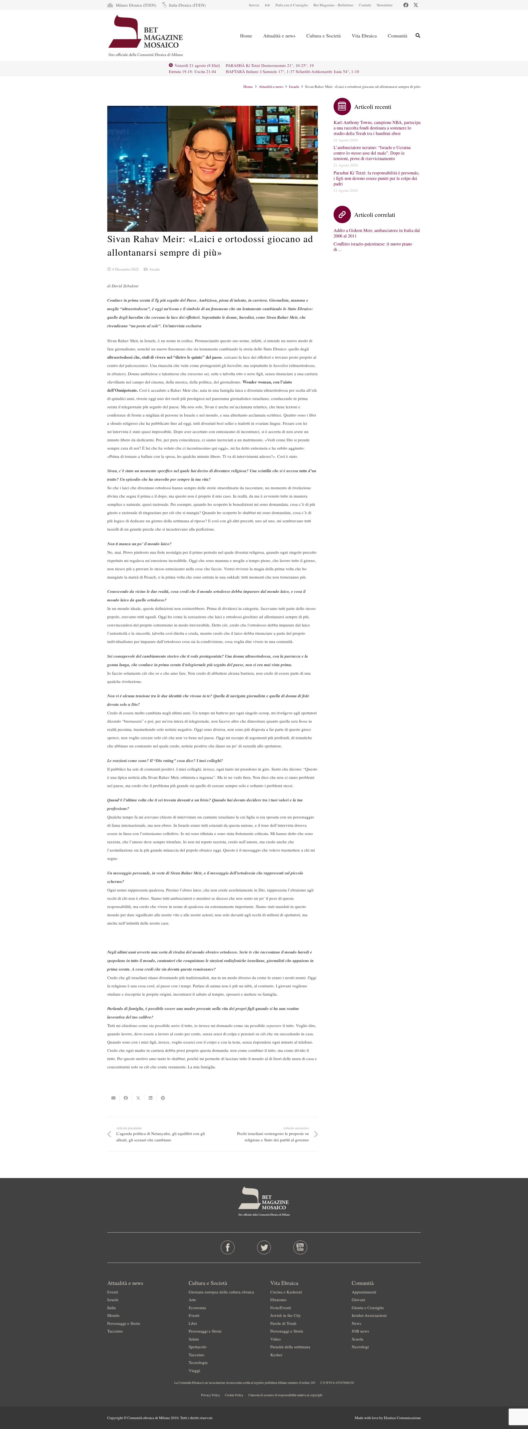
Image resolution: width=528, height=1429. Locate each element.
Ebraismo (278, 1299)
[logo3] (146, 35)
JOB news (360, 1331)
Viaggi (194, 1370)
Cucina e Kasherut (286, 1292)
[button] (300, 36)
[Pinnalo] (163, 1098)
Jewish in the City (285, 1315)
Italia (111, 1307)
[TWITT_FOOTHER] (264, 1247)
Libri (193, 1323)
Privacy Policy (210, 1395)
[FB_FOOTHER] (228, 1247)
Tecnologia (198, 1362)
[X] (416, 5)
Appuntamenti (364, 1292)
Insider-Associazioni (369, 1315)
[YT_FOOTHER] (300, 1247)
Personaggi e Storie (123, 1323)
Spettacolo (198, 1346)
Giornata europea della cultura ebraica (221, 1292)
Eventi (112, 1292)
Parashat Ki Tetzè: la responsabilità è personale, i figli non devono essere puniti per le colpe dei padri (376, 178)
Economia (197, 1307)
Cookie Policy (234, 1395)
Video (275, 1339)
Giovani (358, 1299)
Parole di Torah (283, 1323)
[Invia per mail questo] (113, 1098)
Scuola (357, 1339)
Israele (155, 269)
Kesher (276, 1354)
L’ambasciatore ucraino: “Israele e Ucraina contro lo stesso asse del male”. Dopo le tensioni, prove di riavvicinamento (372, 153)
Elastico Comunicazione (402, 1417)
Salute (194, 1339)
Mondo (113, 1315)
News (356, 1323)
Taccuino (115, 1331)
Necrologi (360, 1346)
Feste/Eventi (280, 1307)
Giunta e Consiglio (368, 1307)
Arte (192, 1299)
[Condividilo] (126, 1098)
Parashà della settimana (290, 1346)
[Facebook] (406, 5)
